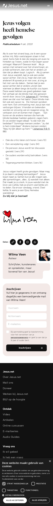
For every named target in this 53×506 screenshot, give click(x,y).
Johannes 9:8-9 (41, 128)
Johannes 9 (31, 96)
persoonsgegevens (19, 337)
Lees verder (18, 479)
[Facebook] (20, 242)
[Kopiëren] (13, 242)
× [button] (50, 461)
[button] (26, 495)
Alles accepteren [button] (15, 500)
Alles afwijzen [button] (39, 500)
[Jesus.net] (15, 5)
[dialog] (26, 482)
